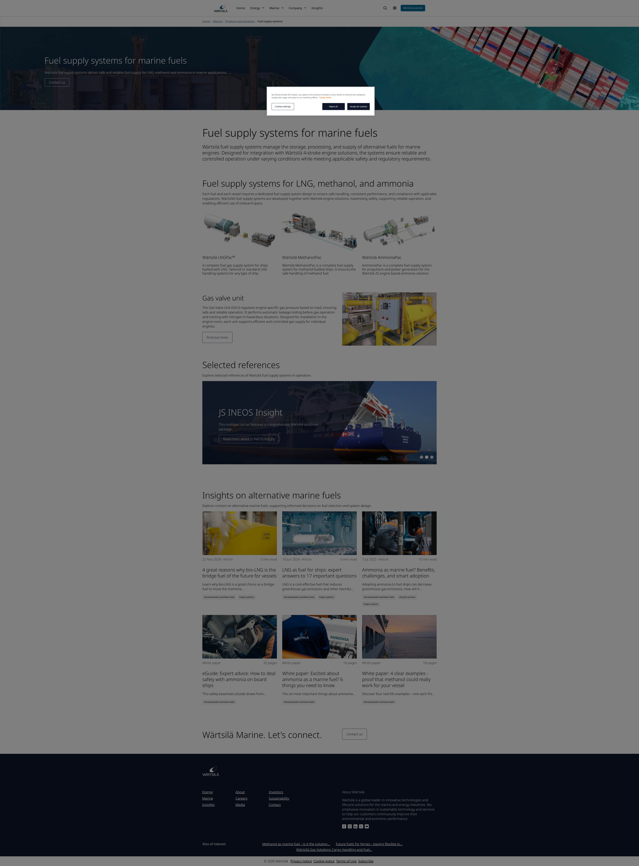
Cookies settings (283, 106)
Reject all (333, 106)
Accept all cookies (358, 106)
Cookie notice (325, 97)
